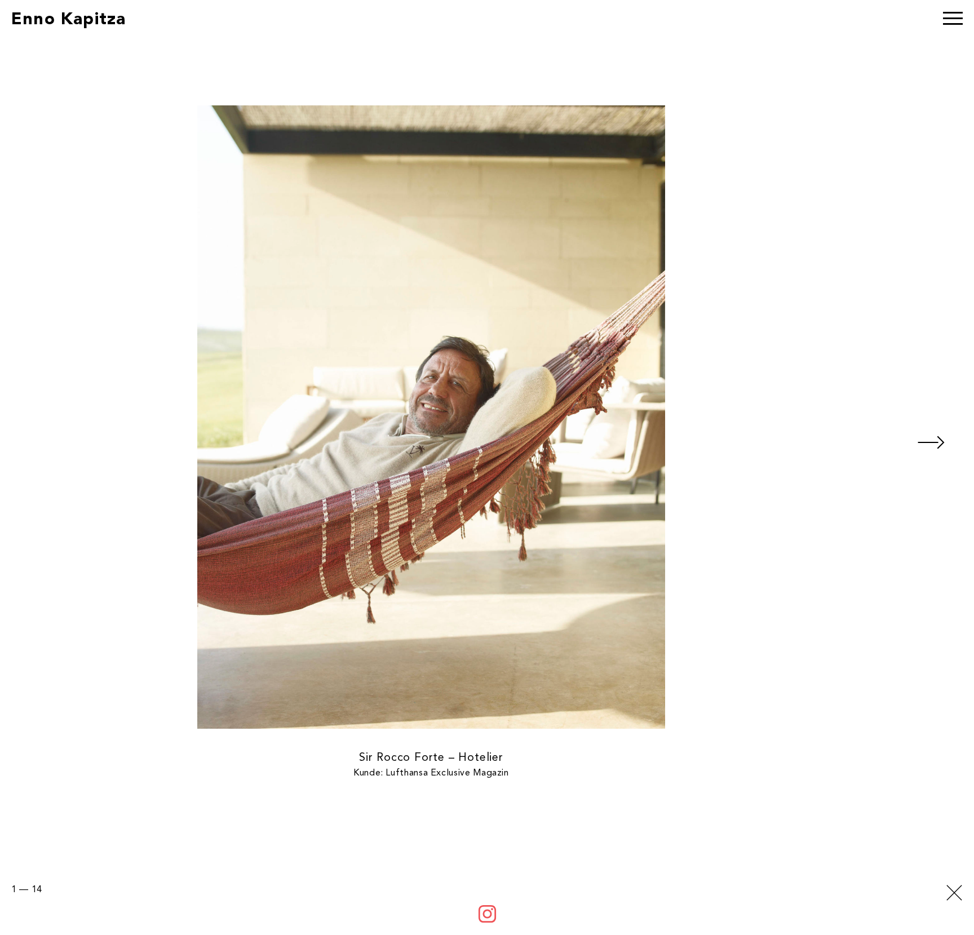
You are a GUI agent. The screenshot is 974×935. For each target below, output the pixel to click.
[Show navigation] (953, 20)
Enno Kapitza (68, 19)
